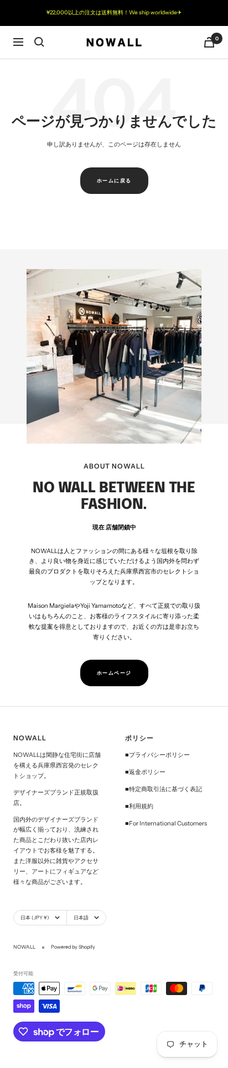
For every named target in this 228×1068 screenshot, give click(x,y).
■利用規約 (139, 806)
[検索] (39, 42)
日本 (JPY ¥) (34, 917)
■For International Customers (166, 823)
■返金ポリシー (145, 772)
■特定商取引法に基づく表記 (163, 789)
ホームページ (114, 673)
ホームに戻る (114, 180)
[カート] (209, 42)
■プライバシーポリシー (157, 755)
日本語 (81, 917)
